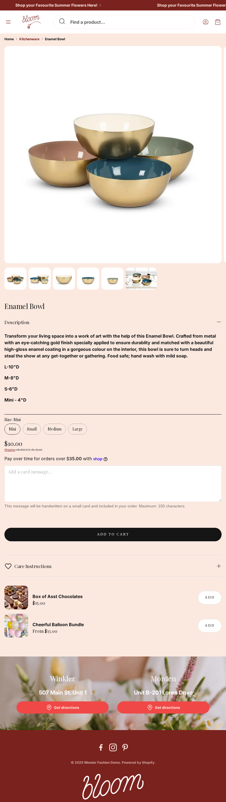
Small (32, 429)
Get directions (66, 707)
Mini (12, 429)
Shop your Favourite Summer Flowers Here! (51, 5)
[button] (124, 22)
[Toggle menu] (8, 22)
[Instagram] (113, 747)
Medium (54, 429)
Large (77, 429)
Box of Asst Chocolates (58, 596)
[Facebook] (101, 747)
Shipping (9, 449)
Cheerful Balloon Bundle (58, 624)
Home (9, 39)
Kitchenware (29, 39)
